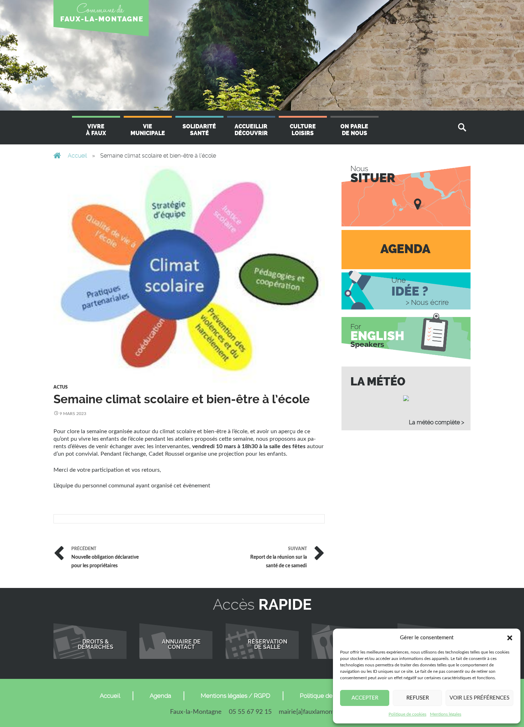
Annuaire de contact (181, 645)
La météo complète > (436, 422)
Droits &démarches (95, 645)
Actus (60, 387)
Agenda (160, 695)
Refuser (417, 698)
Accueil (77, 155)
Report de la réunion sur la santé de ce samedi (278, 557)
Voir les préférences (479, 698)
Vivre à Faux (96, 130)
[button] (509, 637)
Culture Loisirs (303, 130)
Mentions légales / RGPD (235, 695)
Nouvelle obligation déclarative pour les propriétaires (105, 557)
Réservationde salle (267, 645)
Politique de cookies (407, 714)
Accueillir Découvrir (251, 130)
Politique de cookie (326, 695)
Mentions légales (445, 714)
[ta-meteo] (406, 398)
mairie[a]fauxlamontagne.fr (316, 712)
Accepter (364, 698)
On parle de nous (354, 130)
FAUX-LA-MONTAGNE (102, 19)
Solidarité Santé (199, 130)
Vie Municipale (147, 130)
